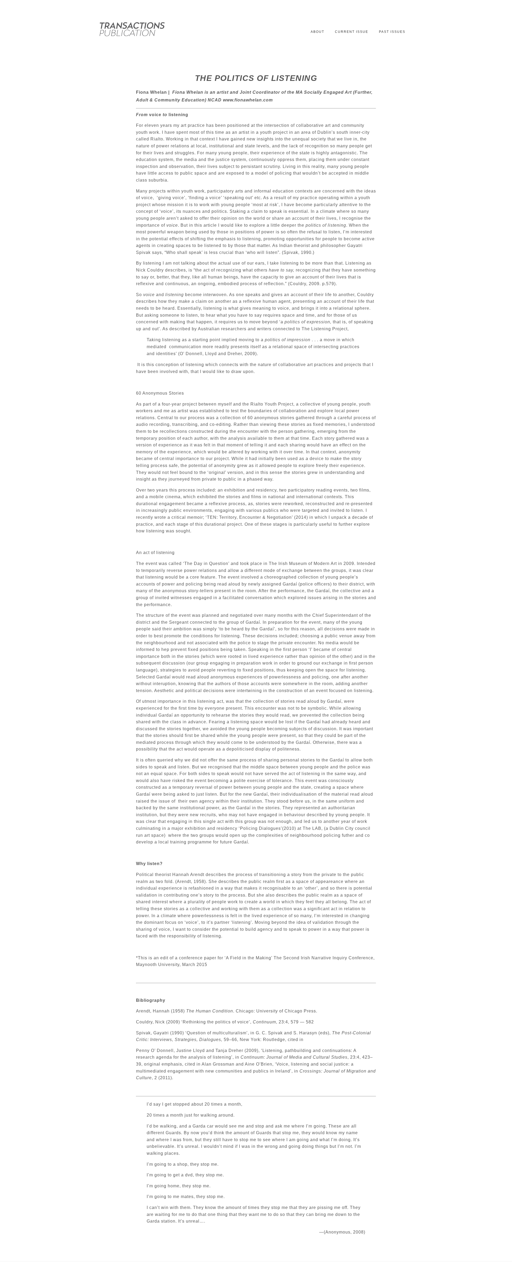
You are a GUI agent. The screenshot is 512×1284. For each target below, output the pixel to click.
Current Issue (351, 32)
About (317, 32)
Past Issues (392, 32)
